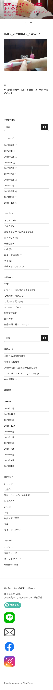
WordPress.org (11, 565)
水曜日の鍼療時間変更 (14, 356)
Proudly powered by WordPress (18, 683)
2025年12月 (9, 151)
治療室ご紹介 (10, 313)
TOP (6, 284)
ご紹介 (7, 226)
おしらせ (8, 220)
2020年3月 (9, 191)
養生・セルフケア (12, 266)
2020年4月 (9, 185)
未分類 (7, 243)
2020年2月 (9, 197)
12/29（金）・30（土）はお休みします (22, 373)
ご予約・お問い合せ (13, 301)
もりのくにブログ (12, 307)
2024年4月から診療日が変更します (20, 368)
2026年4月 (9, 145)
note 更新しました (12, 379)
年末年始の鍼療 (11, 362)
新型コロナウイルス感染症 (17, 232)
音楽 (6, 261)
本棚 (6, 249)
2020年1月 (9, 203)
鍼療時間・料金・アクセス (17, 324)
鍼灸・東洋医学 (11, 255)
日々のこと (9, 237)
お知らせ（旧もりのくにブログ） (20, 290)
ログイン (8, 547)
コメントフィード (12, 559)
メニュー (28, 22)
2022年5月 (9, 168)
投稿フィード (10, 553)
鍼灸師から (9, 318)
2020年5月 (9, 180)
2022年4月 (9, 174)
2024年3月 (9, 157)
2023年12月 (9, 162)
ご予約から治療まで (13, 295)
